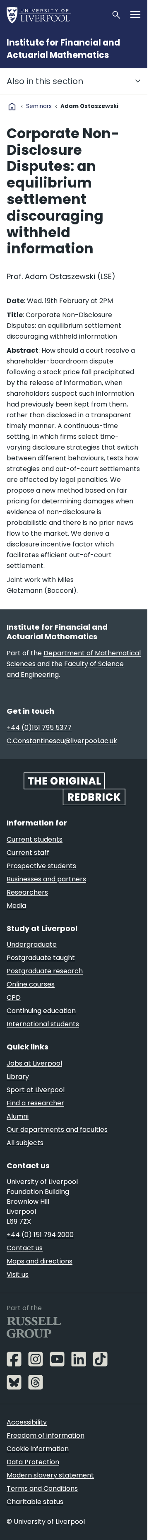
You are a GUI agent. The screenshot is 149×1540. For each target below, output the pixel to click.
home (12, 106)
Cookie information (38, 1448)
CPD (14, 997)
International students (43, 1024)
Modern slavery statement (50, 1475)
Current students (34, 839)
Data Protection (33, 1462)
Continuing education (41, 1010)
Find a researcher (35, 1103)
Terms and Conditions (42, 1488)
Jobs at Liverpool (34, 1063)
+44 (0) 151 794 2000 (40, 1234)
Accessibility (27, 1422)
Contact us (25, 1248)
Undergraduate (32, 944)
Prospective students (41, 866)
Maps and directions (39, 1261)
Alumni (18, 1116)
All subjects (25, 1143)
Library (18, 1076)
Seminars (39, 106)
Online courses (31, 984)
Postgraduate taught (41, 957)
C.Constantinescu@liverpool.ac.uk (62, 741)
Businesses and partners (46, 879)
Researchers (27, 892)
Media (16, 905)
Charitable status (35, 1501)
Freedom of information (45, 1435)
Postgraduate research (45, 971)
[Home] (55, 15)
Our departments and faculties (57, 1129)
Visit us (18, 1274)
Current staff (28, 852)
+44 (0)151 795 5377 (39, 727)
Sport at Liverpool (36, 1090)
